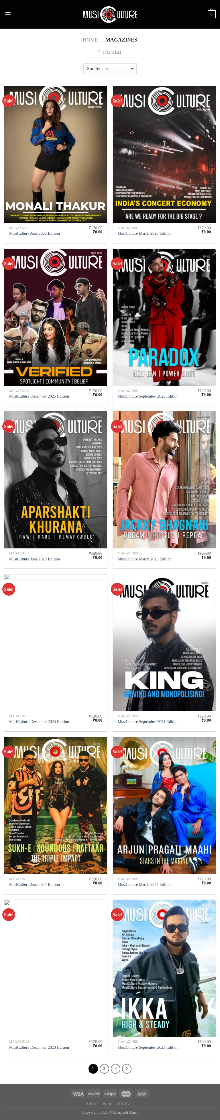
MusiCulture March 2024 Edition (145, 884)
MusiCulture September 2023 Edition (148, 1047)
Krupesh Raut (125, 1112)
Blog (108, 1104)
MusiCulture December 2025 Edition (39, 396)
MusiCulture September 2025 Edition (148, 396)
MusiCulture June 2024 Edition (34, 884)
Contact (125, 1104)
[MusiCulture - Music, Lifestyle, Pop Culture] (110, 14)
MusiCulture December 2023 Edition (39, 1047)
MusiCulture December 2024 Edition (39, 721)
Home (90, 40)
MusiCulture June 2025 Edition (34, 559)
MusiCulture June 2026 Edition (34, 233)
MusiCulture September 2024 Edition (148, 721)
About (92, 1104)
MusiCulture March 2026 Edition (145, 233)
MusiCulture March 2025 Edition (145, 559)
